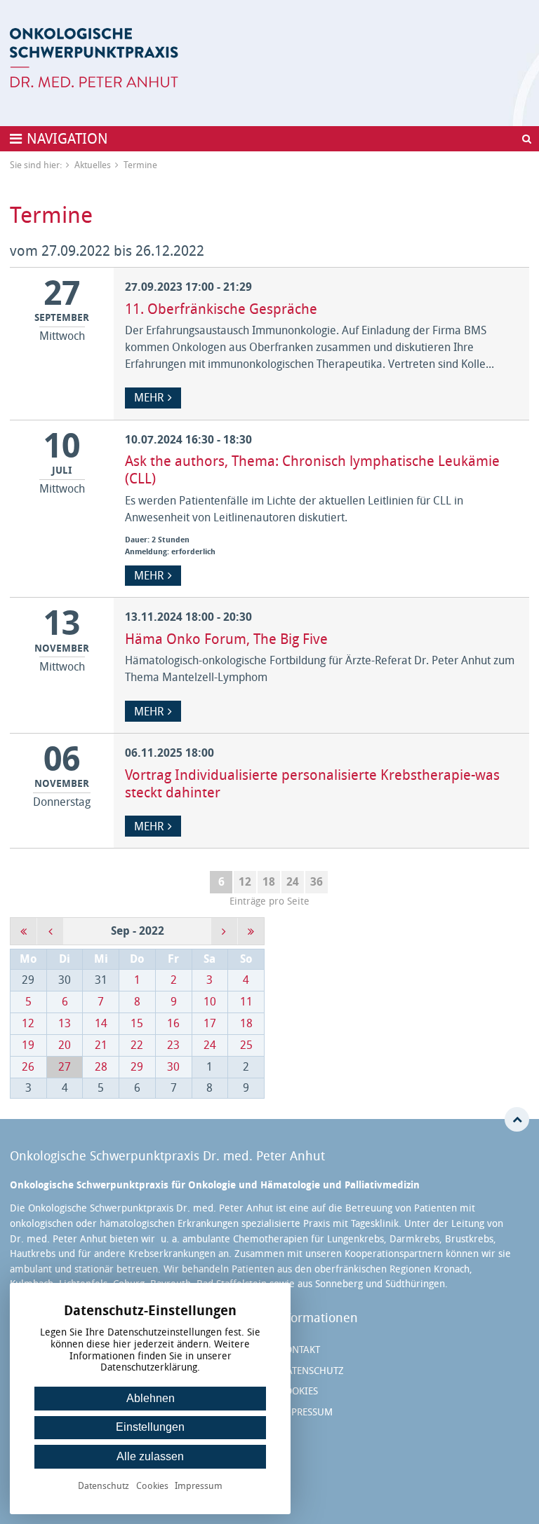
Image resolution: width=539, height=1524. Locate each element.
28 (101, 1066)
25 (246, 1045)
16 (173, 1023)
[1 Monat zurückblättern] (50, 931)
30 (173, 1066)
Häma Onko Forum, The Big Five (226, 639)
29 (137, 1066)
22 (137, 1045)
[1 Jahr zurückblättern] (23, 931)
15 (137, 1023)
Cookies (298, 1391)
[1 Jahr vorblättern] (251, 931)
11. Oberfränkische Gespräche (221, 309)
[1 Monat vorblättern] (224, 931)
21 (101, 1045)
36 (316, 881)
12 (245, 881)
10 (210, 1001)
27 (64, 1066)
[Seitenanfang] (517, 1119)
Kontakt (299, 1350)
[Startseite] (94, 58)
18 (268, 881)
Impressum (306, 1412)
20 (64, 1045)
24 (292, 881)
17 (210, 1023)
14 (101, 1023)
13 (64, 1023)
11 (246, 1001)
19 (28, 1045)
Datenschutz (311, 1371)
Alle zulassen (150, 1456)
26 (28, 1066)
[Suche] (526, 138)
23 (173, 1045)
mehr (149, 397)
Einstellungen (150, 1427)
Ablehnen (150, 1398)
